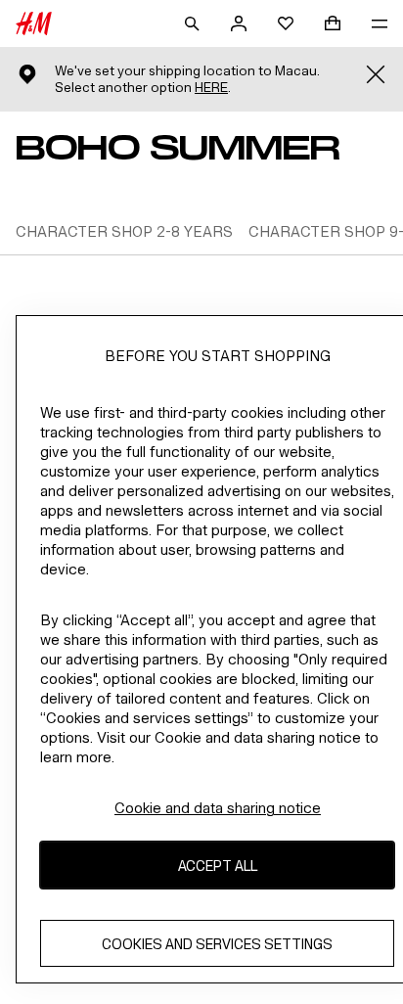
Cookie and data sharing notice (217, 807)
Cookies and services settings (217, 944)
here (211, 87)
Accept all (217, 865)
